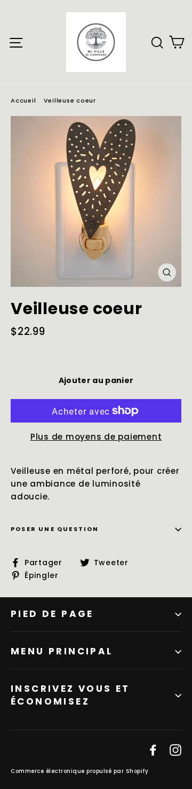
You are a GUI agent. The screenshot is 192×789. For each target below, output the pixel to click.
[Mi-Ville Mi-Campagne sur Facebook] (153, 750)
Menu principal (62, 651)
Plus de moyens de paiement (96, 436)
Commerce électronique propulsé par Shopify (79, 771)
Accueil (23, 100)
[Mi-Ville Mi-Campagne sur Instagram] (175, 750)
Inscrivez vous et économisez (70, 695)
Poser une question (55, 529)
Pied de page (52, 613)
